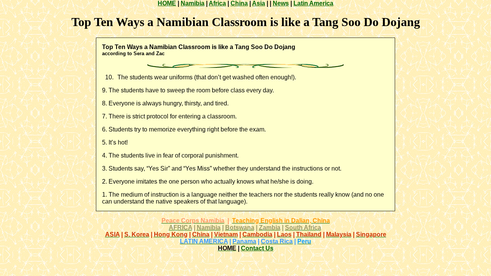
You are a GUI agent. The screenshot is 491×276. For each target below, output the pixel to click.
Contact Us (257, 248)
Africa (217, 3)
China (239, 3)
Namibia (192, 3)
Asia (258, 3)
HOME (167, 3)
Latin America (313, 3)
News (281, 3)
